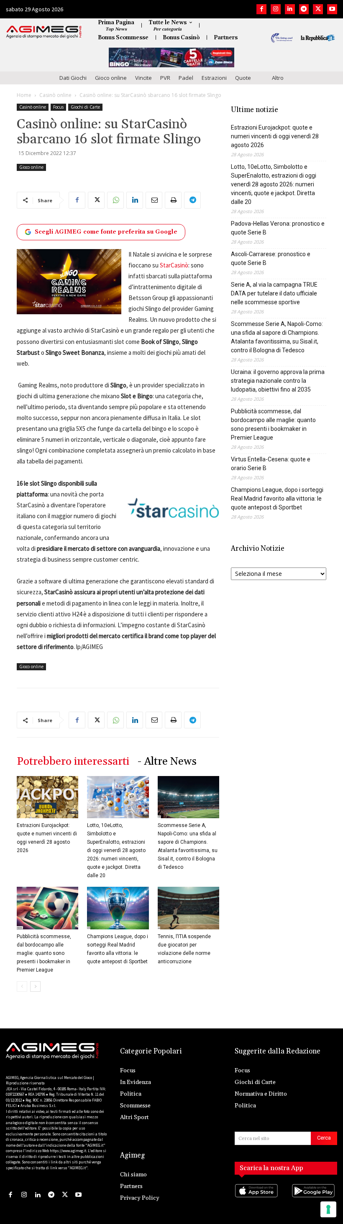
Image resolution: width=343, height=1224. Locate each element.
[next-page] (35, 986)
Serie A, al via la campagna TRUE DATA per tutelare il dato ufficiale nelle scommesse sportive (274, 293)
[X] (318, 9)
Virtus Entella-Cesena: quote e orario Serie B (270, 463)
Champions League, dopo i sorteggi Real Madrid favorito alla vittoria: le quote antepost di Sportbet (277, 498)
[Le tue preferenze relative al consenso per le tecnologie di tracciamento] (328, 1209)
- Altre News (167, 761)
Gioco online (111, 77)
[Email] (154, 200)
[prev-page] (22, 986)
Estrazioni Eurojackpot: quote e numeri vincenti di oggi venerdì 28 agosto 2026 (275, 136)
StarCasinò (174, 265)
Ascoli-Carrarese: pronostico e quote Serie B (270, 258)
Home (24, 95)
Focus (58, 107)
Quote (243, 77)
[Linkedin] (290, 9)
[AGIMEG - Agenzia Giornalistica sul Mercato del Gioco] (44, 32)
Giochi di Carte (85, 107)
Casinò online (55, 95)
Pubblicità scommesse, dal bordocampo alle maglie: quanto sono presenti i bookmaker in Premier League (44, 953)
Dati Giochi (73, 77)
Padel (186, 77)
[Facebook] (261, 9)
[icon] (257, 1199)
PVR (165, 77)
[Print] (173, 200)
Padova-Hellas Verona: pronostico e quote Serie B (278, 228)
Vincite (143, 77)
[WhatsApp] (115, 200)
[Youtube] (332, 9)
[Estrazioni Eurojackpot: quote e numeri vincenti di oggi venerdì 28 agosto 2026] (47, 797)
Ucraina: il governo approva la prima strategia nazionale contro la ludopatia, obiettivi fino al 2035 (278, 381)
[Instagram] (276, 9)
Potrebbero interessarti (73, 761)
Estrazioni (214, 77)
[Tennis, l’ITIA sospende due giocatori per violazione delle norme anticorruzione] (188, 908)
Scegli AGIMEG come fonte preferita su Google (106, 232)
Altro (278, 77)
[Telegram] (304, 9)
